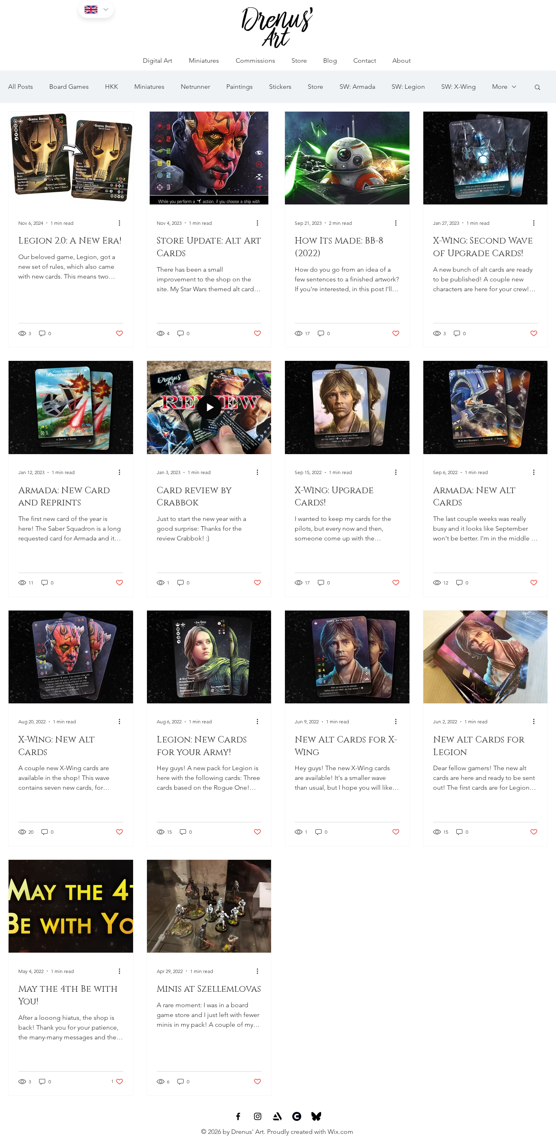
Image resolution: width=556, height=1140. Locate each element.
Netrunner (195, 86)
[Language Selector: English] (96, 9)
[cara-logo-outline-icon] (297, 1116)
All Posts (20, 86)
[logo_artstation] (277, 1116)
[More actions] (122, 223)
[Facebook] (238, 1116)
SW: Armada (357, 86)
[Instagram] (258, 1116)
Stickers (280, 86)
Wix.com (340, 1132)
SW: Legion (408, 86)
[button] (537, 87)
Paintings (239, 86)
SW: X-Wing (458, 86)
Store (315, 86)
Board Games (69, 86)
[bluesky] (316, 1116)
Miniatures (149, 86)
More (500, 86)
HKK (111, 86)
